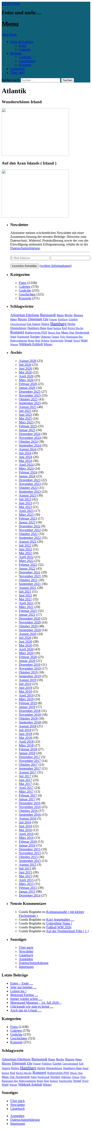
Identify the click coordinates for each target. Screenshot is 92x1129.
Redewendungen (18, 340)
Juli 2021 (25, 591)
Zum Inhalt (9, 34)
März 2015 (26, 884)
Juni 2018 (25, 734)
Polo (62, 336)
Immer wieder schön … (26, 999)
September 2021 (30, 584)
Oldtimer (46, 336)
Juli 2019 (25, 684)
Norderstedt (23, 336)
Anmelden (26, 959)
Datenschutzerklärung (25, 248)
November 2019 (30, 668)
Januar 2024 (27, 476)
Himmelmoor (18, 328)
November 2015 (30, 853)
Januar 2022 (27, 568)
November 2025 (30, 395)
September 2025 (30, 403)
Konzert (17, 332)
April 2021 (26, 603)
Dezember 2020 (29, 618)
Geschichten (27, 61)
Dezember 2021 (29, 572)
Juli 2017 (25, 776)
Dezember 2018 (29, 711)
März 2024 (26, 468)
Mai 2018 (25, 737)
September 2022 (30, 538)
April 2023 (26, 511)
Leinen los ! (18, 991)
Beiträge (16, 53)
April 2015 (26, 880)
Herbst (71, 324)
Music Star (54, 332)
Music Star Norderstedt (75, 332)
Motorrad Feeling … (24, 995)
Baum (60, 315)
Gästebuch (17, 69)
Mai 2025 (25, 418)
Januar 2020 (27, 661)
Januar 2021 (27, 614)
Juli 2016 (25, 822)
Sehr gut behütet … (23, 987)
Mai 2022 (25, 553)
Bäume (22, 319)
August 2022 (27, 541)
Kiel (64, 328)
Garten (73, 319)
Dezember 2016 (29, 803)
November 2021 (30, 576)
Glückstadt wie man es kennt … (31, 1006)
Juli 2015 (25, 868)
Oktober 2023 (28, 488)
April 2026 (26, 376)
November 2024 (30, 438)
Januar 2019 (27, 707)
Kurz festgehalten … (60, 919)
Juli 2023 (25, 499)
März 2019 (26, 699)
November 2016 (30, 807)
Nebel (13, 336)
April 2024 (26, 464)
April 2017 (26, 787)
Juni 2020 (25, 641)
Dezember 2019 (29, 664)
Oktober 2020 (28, 626)
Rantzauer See (74, 336)
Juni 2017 (25, 780)
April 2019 (26, 695)
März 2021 (26, 607)
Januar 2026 (27, 388)
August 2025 (27, 407)
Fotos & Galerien (22, 42)
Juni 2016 (25, 826)
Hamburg (58, 323)
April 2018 (26, 741)
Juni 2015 (25, 872)
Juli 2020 (25, 637)
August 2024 (27, 449)
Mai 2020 (25, 645)
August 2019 (27, 680)
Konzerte (25, 65)
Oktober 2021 (28, 580)
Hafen (45, 324)
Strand (68, 340)
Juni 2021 (25, 595)
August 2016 (27, 818)
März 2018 (26, 745)
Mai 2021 (25, 599)
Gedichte (25, 57)
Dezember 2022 (29, 526)
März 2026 (26, 380)
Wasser (14, 344)
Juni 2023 (25, 503)
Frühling (63, 319)
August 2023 (27, 495)
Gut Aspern (33, 324)
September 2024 (30, 445)
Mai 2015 (25, 876)
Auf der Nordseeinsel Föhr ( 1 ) (67, 931)
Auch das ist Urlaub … (26, 1010)
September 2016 (30, 814)
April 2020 (26, 649)
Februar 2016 (28, 841)
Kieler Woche (75, 328)
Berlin (69, 315)
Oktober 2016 (28, 811)
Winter (48, 344)
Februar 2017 (28, 795)
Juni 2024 (25, 457)
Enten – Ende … (21, 983)
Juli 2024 (25, 453)
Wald (84, 340)
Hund (50, 328)
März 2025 (26, 422)
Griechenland (18, 324)
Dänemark (35, 319)
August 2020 (27, 634)
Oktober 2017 (28, 764)
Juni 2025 (25, 414)
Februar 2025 (28, 426)
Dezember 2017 (29, 757)
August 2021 (27, 587)
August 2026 (27, 361)
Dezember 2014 (29, 895)
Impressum (26, 967)
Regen (31, 340)
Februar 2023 (28, 518)
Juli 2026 (25, 364)
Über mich (17, 72)
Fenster (53, 319)
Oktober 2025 (28, 399)
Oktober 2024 (28, 441)
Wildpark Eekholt (31, 344)
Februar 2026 (28, 384)
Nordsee (35, 336)
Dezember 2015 (29, 849)
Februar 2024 (28, 472)
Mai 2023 (25, 507)
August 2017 (27, 772)
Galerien (24, 49)
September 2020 (30, 630)
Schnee (45, 340)
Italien (57, 328)
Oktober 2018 (28, 718)
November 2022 (30, 530)
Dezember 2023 (29, 480)
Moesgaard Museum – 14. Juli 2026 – (35, 1002)
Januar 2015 (27, 891)
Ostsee (55, 336)
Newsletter (26, 951)
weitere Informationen (55, 266)
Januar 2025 (27, 430)
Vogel (76, 340)
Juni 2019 (25, 687)
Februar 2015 (28, 887)
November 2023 (30, 484)
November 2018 (30, 714)
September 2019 (30, 676)
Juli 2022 (25, 545)
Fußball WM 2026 (58, 927)
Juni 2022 (25, 549)
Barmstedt (48, 315)
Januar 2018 (27, 753)
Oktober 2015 (28, 857)
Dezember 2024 (29, 434)
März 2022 (26, 561)
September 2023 (30, 491)
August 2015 (27, 864)
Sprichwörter (57, 340)
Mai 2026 (25, 372)
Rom (37, 340)
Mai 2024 (25, 461)
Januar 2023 (27, 522)
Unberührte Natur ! (59, 923)
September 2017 (30, 768)
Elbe (46, 319)
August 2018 (27, 726)
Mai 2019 (25, 691)
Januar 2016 (27, 845)
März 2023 (26, 514)
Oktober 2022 (28, 534)
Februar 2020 (28, 657)
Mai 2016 (25, 830)
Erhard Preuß (11, 3)
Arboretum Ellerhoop (24, 315)
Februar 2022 (28, 564)
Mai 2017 (25, 784)
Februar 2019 (28, 703)
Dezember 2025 (29, 391)
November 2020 (30, 622)
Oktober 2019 (28, 672)
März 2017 (26, 791)
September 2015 (30, 861)
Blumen (78, 315)
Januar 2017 (27, 799)
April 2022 (26, 557)
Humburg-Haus (36, 328)
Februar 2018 (28, 749)
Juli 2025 (25, 411)
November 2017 (30, 761)
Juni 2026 (25, 368)
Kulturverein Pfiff (36, 332)
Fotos (22, 45)
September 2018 (30, 722)
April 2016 (26, 834)
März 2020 (26, 653)
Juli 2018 (25, 730)
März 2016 (26, 837)
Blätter (13, 319)
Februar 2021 (28, 611)
